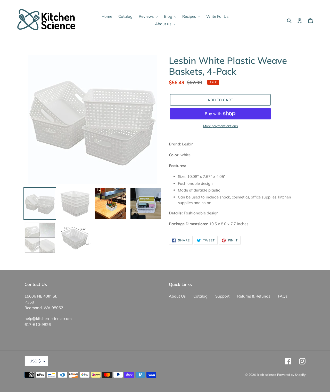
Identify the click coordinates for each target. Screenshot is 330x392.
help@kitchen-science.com (48, 318)
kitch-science (266, 375)
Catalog (200, 296)
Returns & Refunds (253, 296)
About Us (177, 296)
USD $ (35, 361)
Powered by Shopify (291, 375)
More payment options (220, 126)
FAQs (282, 296)
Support (222, 296)
